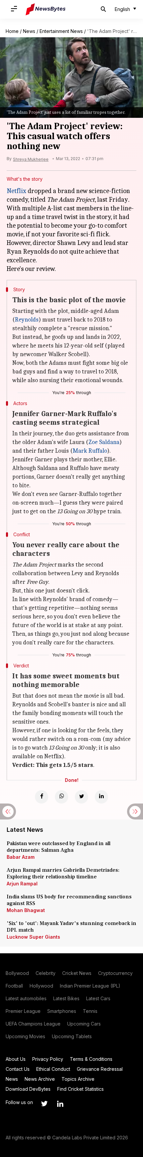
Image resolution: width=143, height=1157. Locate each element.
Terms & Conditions (91, 1059)
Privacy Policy (47, 1059)
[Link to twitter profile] (44, 1103)
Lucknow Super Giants (33, 937)
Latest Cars (98, 998)
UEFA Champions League (33, 1024)
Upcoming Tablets (72, 1036)
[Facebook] (41, 797)
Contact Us (18, 1069)
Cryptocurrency (115, 973)
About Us (16, 1059)
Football (14, 986)
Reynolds (27, 319)
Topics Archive (78, 1079)
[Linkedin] (101, 797)
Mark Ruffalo (90, 450)
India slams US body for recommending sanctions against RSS (69, 900)
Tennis (90, 1011)
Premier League (23, 1011)
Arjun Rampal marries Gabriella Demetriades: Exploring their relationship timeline (63, 873)
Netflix (16, 191)
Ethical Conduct (53, 1069)
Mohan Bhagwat (26, 910)
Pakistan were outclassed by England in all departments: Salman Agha (58, 846)
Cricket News (76, 973)
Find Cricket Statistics (80, 1089)
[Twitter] (81, 797)
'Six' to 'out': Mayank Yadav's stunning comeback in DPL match (71, 926)
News (29, 31)
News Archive (40, 1079)
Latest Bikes (66, 998)
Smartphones (61, 1011)
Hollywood (41, 986)
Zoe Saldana (103, 442)
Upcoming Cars (84, 1024)
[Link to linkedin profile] (60, 1103)
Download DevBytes (28, 1089)
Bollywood (17, 973)
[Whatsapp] (61, 797)
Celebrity (46, 973)
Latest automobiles (26, 998)
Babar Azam (21, 857)
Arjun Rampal (22, 883)
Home (12, 31)
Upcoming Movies (25, 1036)
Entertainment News (61, 31)
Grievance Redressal (100, 1069)
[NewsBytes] (46, 9)
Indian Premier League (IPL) (90, 986)
